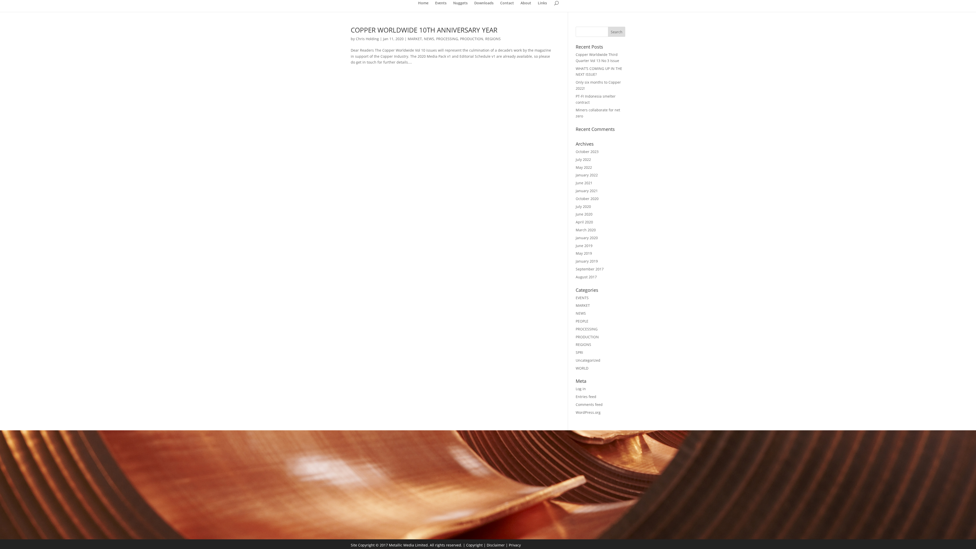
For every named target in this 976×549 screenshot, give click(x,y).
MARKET (415, 38)
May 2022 (584, 167)
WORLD (582, 368)
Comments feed (589, 404)
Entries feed (586, 396)
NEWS (429, 38)
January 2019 (587, 261)
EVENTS (582, 297)
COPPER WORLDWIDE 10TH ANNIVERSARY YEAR (424, 30)
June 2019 (584, 245)
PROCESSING (447, 38)
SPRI (579, 352)
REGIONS (493, 38)
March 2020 (586, 229)
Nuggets (460, 3)
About (526, 3)
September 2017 (590, 269)
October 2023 (587, 151)
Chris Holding (367, 38)
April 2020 (584, 222)
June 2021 (584, 182)
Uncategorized (588, 360)
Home (423, 3)
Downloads (484, 3)
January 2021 (587, 190)
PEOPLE (582, 321)
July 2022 (583, 159)
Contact (507, 3)
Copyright (474, 545)
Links (542, 3)
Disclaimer (496, 545)
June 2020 (584, 214)
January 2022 (587, 175)
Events (441, 3)
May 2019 (584, 253)
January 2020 (587, 237)
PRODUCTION (471, 38)
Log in (581, 388)
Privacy (515, 545)
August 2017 (586, 276)
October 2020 (587, 198)
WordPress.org (588, 412)
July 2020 (583, 206)
